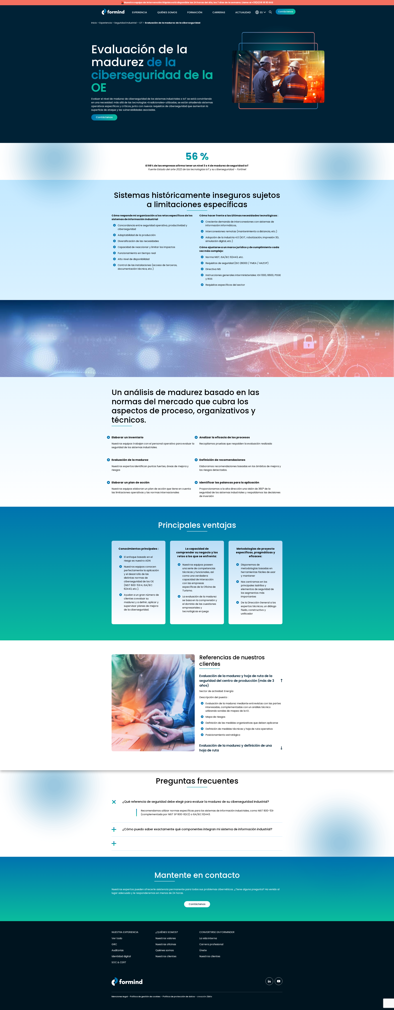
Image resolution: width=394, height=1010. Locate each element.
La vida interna (208, 938)
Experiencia (139, 12)
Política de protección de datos (179, 996)
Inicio (94, 22)
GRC (114, 944)
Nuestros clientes (165, 956)
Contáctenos (285, 11)
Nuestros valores (165, 938)
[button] (263, 12)
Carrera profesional (211, 944)
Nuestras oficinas (165, 944)
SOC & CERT (119, 962)
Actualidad (243, 12)
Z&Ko (209, 996)
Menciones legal (120, 996)
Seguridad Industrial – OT (128, 22)
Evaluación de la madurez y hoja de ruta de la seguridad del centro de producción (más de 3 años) (236, 681)
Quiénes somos (167, 12)
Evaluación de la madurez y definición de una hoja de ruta (235, 747)
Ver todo (117, 938)
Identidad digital (121, 956)
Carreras (218, 12)
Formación (194, 12)
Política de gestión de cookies (145, 996)
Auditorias (118, 950)
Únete (203, 950)
